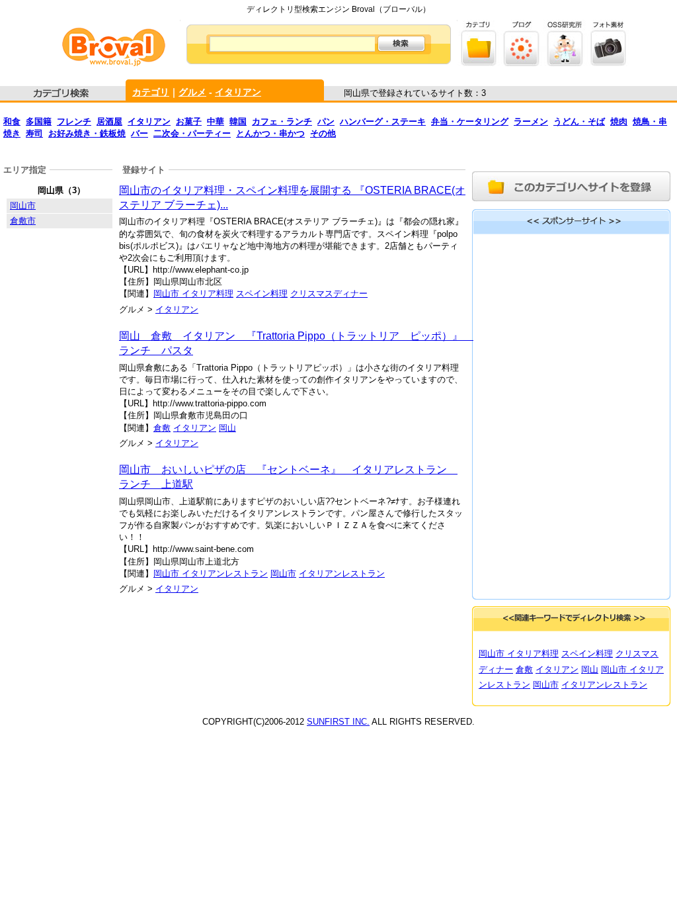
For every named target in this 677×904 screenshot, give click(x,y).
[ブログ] (521, 63)
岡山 (227, 428)
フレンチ (74, 121)
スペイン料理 (262, 293)
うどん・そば (579, 121)
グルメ (192, 92)
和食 (11, 121)
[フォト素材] (607, 63)
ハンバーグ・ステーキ (383, 121)
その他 (323, 133)
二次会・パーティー (192, 133)
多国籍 (39, 121)
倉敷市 (23, 221)
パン (326, 121)
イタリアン (238, 92)
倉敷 (162, 428)
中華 (215, 121)
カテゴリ (150, 92)
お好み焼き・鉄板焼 (87, 133)
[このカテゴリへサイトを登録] (571, 203)
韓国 (238, 121)
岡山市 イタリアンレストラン (210, 573)
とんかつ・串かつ (270, 133)
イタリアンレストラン (342, 573)
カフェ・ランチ (282, 121)
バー (139, 133)
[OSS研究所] (564, 63)
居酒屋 (109, 121)
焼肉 (618, 121)
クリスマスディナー (329, 293)
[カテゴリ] (479, 63)
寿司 (34, 133)
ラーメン (531, 121)
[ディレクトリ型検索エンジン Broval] (114, 63)
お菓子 (189, 121)
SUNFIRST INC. (338, 722)
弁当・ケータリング (469, 121)
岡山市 (283, 573)
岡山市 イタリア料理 (193, 293)
